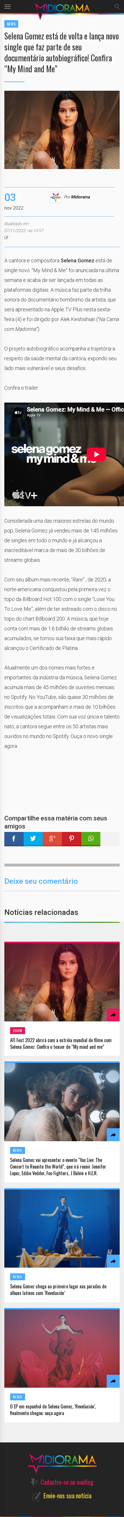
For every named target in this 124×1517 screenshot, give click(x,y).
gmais (52, 839)
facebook (14, 839)
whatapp (91, 839)
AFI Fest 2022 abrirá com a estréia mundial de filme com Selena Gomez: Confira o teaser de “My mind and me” (61, 1043)
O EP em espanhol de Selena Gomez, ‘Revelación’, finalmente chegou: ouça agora (53, 1410)
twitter (33, 839)
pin (71, 839)
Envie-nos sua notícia (67, 1495)
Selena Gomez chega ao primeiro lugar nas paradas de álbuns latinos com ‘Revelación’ (58, 1289)
